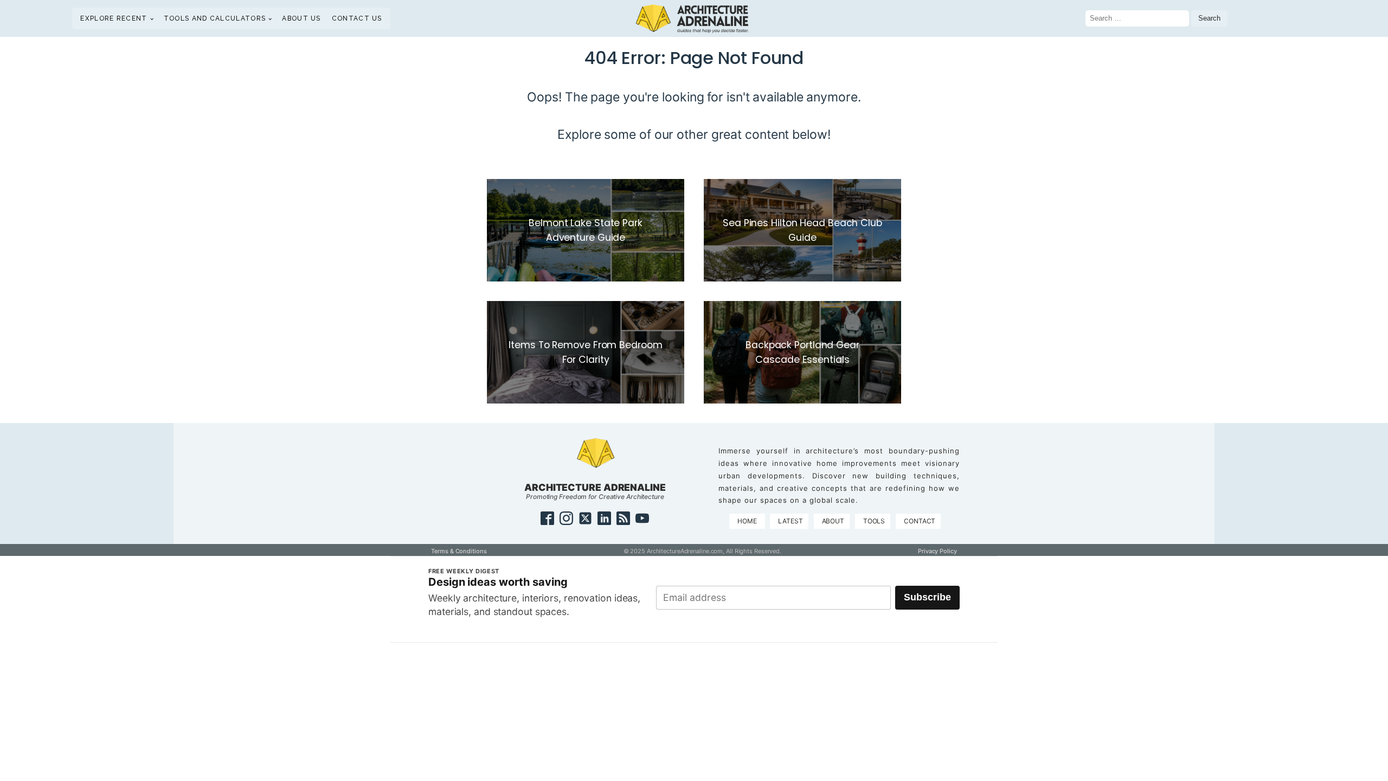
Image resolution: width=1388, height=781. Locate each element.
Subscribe (927, 597)
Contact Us (357, 18)
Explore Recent (113, 18)
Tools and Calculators (215, 18)
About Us (301, 18)
